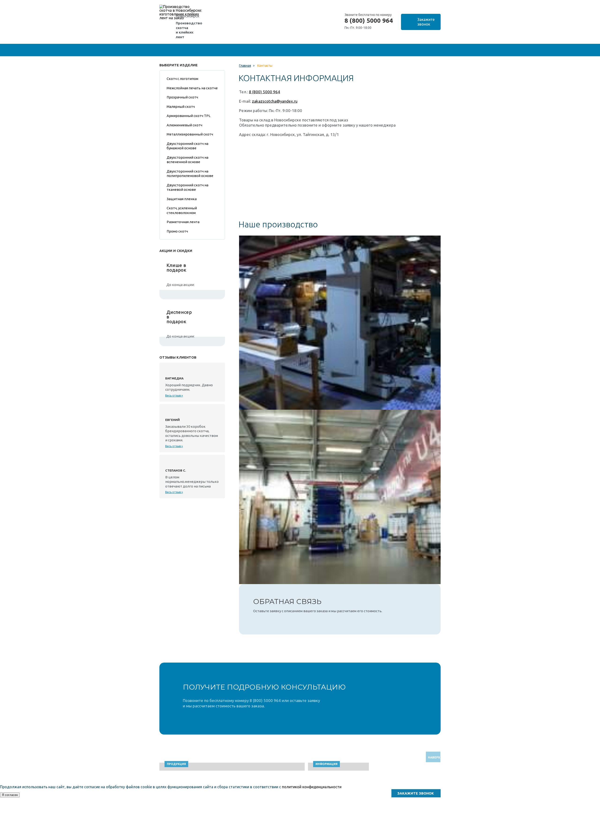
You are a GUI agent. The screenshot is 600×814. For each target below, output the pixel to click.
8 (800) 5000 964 (369, 21)
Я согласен (10, 795)
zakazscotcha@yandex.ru (274, 101)
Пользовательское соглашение (398, 811)
